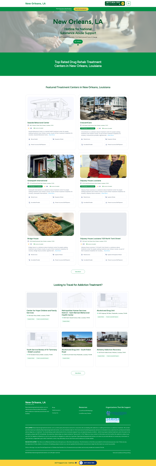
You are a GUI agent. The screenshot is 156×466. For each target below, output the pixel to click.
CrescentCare (86, 123)
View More (78, 271)
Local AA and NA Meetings (86, 410)
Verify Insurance (56, 410)
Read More (52, 135)
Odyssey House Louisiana (90, 181)
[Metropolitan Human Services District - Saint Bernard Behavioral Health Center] (77, 300)
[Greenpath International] (50, 166)
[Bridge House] (50, 224)
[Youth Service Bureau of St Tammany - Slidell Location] (42, 339)
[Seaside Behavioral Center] (50, 108)
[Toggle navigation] (129, 3)
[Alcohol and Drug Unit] (112, 300)
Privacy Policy (127, 452)
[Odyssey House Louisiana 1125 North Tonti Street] (103, 224)
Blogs (53, 407)
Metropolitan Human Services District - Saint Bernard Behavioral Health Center (75, 312)
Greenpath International (37, 181)
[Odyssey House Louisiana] (103, 166)
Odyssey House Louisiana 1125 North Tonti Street (100, 238)
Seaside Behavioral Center (38, 123)
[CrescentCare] (103, 108)
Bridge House (33, 238)
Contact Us (55, 413)
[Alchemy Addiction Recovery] (112, 339)
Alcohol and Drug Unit (106, 310)
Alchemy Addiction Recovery (109, 350)
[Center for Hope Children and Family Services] (42, 300)
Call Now (78, 41)
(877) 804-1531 (113, 2)
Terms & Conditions (118, 452)
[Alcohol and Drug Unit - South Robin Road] (77, 339)
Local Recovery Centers (85, 413)
